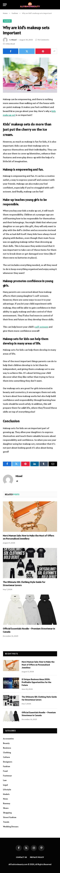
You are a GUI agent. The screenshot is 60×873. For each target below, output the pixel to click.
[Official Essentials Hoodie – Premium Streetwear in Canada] (30, 610)
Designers (7, 761)
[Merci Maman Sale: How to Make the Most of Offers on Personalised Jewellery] (30, 516)
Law (5, 780)
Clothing (7, 752)
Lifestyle (7, 789)
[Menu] (5, 4)
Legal (5, 785)
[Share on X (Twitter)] (27, 51)
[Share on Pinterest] (43, 51)
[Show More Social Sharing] (54, 51)
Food (5, 771)
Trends (6, 822)
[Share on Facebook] (10, 51)
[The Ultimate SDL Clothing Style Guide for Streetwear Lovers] (30, 563)
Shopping (7, 812)
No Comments (43, 40)
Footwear (7, 775)
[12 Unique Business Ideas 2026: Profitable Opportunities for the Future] (11, 683)
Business (7, 748)
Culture (6, 757)
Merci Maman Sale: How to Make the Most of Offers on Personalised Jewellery (28, 537)
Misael (14, 40)
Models (6, 794)
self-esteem (41, 326)
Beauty (6, 743)
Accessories (8, 738)
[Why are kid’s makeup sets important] (30, 75)
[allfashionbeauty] (30, 4)
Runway (6, 803)
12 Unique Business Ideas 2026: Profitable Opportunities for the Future (36, 682)
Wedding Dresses (10, 826)
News (5, 798)
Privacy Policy (37, 857)
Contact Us (21, 857)
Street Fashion (9, 817)
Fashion (7, 21)
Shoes (5, 808)
